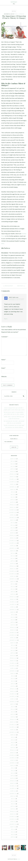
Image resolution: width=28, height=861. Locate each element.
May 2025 (13, 497)
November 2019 (13, 665)
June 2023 (13, 555)
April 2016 (13, 775)
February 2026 (13, 474)
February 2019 (13, 688)
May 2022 (13, 589)
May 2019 (13, 681)
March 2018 (13, 716)
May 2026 (13, 466)
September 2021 (13, 609)
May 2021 (13, 619)
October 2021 (13, 607)
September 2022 (13, 578)
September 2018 (13, 701)
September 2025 (13, 486)
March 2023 (13, 563)
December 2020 (13, 632)
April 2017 (13, 745)
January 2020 (13, 660)
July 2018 (13, 706)
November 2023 (13, 543)
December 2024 (12, 509)
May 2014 (13, 834)
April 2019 (13, 683)
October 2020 (13, 637)
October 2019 (13, 668)
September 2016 (13, 762)
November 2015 (13, 788)
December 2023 (13, 540)
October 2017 (13, 729)
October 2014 (13, 821)
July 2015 (13, 798)
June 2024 (13, 525)
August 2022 (13, 581)
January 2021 (13, 630)
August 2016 (13, 765)
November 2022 (13, 573)
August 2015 (13, 796)
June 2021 (13, 617)
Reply (5, 318)
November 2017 (13, 727)
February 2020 (13, 658)
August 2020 (13, 642)
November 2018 (13, 696)
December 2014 (13, 816)
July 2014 (13, 829)
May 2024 (13, 527)
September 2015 (13, 793)
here (2, 243)
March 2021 (13, 624)
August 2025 (13, 489)
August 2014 (13, 826)
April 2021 (13, 622)
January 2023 (13, 568)
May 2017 (13, 742)
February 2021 (13, 627)
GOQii (14, 2)
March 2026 (13, 471)
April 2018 (13, 714)
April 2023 (13, 561)
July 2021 (13, 614)
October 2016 (13, 760)
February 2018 (13, 719)
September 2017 (13, 732)
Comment (4, 336)
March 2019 (13, 686)
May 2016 (13, 773)
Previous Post (9, 285)
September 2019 (13, 670)
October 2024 (13, 515)
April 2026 (12, 468)
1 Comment (21, 13)
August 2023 (13, 550)
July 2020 (13, 645)
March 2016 (13, 778)
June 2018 (13, 709)
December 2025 (13, 479)
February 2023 (13, 566)
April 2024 (12, 530)
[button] (14, 11)
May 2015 (13, 803)
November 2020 (13, 635)
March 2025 (13, 502)
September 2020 (13, 640)
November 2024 (12, 512)
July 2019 (13, 676)
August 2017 (13, 734)
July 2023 (13, 553)
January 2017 (13, 752)
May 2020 (13, 650)
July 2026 (13, 461)
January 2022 (13, 599)
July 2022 (13, 584)
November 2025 (13, 481)
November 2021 (13, 604)
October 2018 (13, 699)
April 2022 (13, 591)
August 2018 (13, 704)
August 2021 (13, 612)
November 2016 (13, 757)
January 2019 (13, 691)
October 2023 (13, 545)
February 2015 (13, 811)
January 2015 (13, 814)
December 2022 (13, 571)
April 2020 (13, 653)
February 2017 (13, 750)
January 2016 (13, 783)
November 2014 (13, 819)
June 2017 (13, 739)
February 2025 (13, 504)
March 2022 (13, 594)
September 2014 (13, 824)
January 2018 (13, 722)
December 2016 (13, 755)
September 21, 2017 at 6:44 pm (16, 299)
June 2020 (13, 647)
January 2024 (13, 538)
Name (3, 359)
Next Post (20, 285)
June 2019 (13, 678)
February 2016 (13, 780)
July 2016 (13, 768)
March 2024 (13, 532)
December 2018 (13, 693)
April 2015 (13, 806)
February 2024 (13, 535)
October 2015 (13, 791)
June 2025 (13, 494)
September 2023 (13, 548)
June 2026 (13, 463)
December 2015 (13, 785)
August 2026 (13, 458)
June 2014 (13, 831)
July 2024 (13, 522)
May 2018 (13, 711)
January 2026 (13, 476)
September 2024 (13, 517)
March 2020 (13, 655)
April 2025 (12, 499)
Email (3, 368)
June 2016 (13, 770)
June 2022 (13, 586)
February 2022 (13, 596)
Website (4, 376)
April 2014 (13, 837)
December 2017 (13, 724)
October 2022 (13, 576)
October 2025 (13, 484)
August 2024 (13, 520)
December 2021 (13, 601)
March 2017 (13, 747)
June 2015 (13, 801)
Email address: (14, 438)
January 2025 (13, 507)
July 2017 (13, 737)
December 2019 (13, 663)
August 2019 (13, 673)
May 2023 (13, 558)
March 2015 (13, 808)
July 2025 (13, 491)
